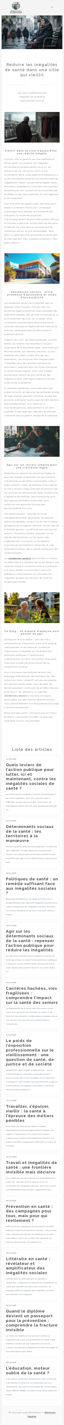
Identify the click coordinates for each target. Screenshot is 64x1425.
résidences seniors (19, 558)
